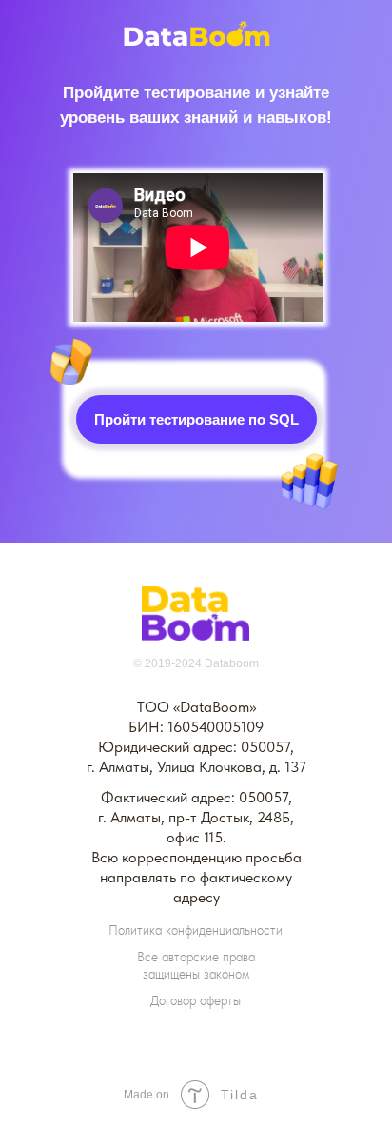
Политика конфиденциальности (195, 930)
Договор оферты (195, 1000)
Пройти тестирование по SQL (196, 419)
